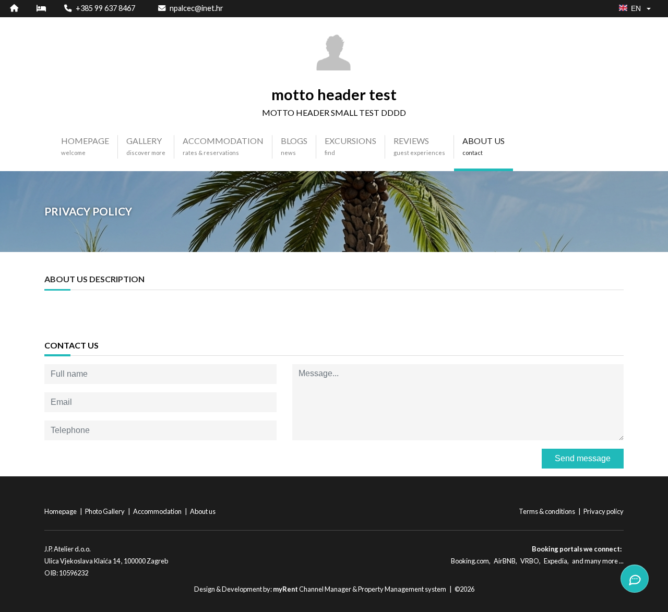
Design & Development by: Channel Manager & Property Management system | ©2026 (334, 589)
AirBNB (505, 561)
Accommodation (158, 511)
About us (203, 511)
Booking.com (470, 561)
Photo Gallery (105, 511)
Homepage (61, 511)
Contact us (71, 345)
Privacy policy (603, 511)
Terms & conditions (547, 511)
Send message (583, 458)
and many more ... (598, 561)
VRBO (529, 561)
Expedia (555, 561)
